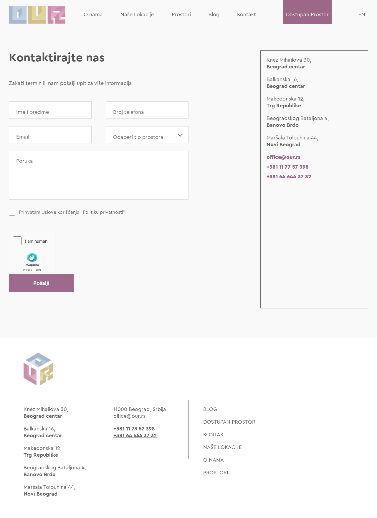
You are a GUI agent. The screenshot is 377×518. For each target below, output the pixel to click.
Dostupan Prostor (307, 14)
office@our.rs (283, 157)
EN (361, 14)
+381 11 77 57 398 (288, 167)
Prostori (181, 14)
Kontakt (246, 14)
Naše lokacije (222, 447)
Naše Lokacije (137, 14)
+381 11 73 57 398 (134, 428)
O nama (93, 14)
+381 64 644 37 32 (289, 176)
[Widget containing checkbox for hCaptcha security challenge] (32, 252)
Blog (214, 14)
